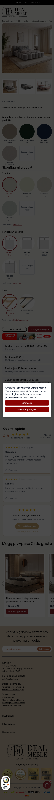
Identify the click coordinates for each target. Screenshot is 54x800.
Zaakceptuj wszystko (27, 409)
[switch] (5, 787)
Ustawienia (27, 402)
